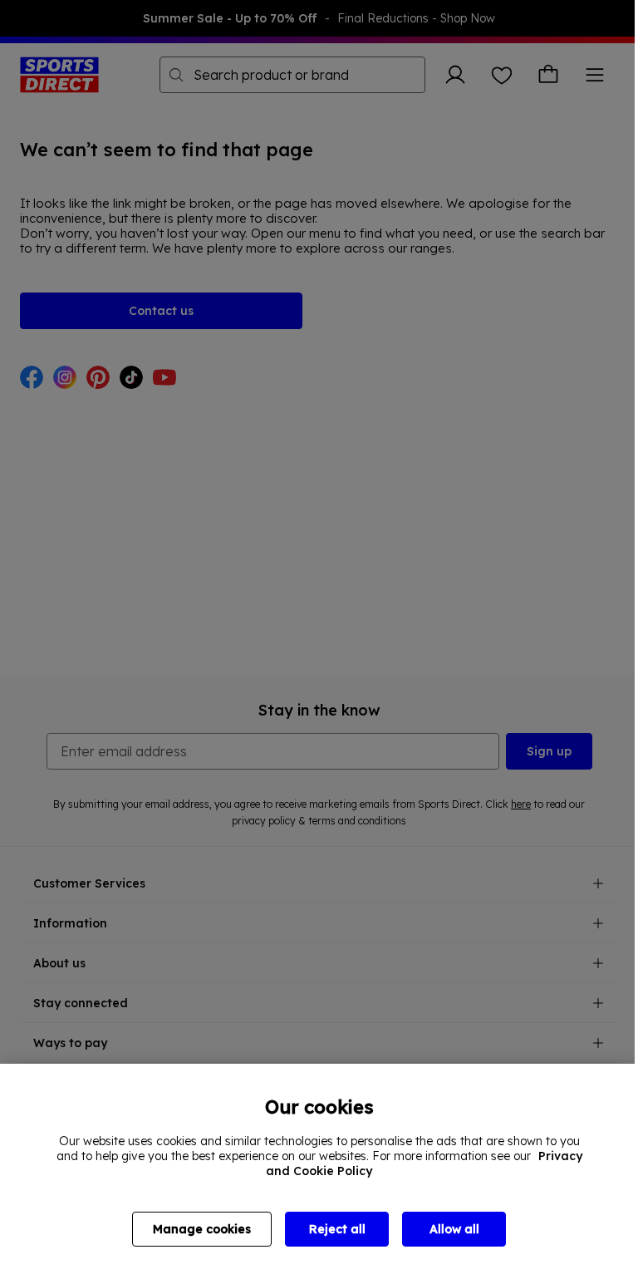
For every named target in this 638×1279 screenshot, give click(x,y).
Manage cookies (202, 1229)
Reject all (337, 1229)
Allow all (454, 1229)
